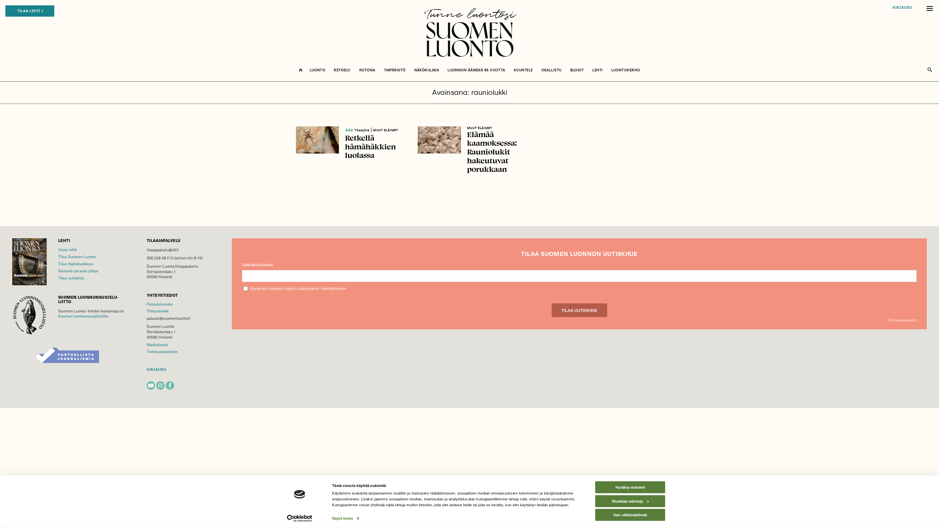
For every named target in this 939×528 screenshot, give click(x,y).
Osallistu (551, 70)
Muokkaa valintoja (627, 501)
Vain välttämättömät (630, 515)
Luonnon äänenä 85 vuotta (476, 70)
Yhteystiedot (157, 311)
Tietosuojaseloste (162, 351)
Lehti (597, 70)
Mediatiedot (157, 344)
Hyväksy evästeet (630, 487)
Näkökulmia (426, 70)
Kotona (367, 70)
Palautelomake (160, 304)
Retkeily (342, 70)
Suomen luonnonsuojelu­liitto (83, 316)
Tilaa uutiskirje (71, 278)
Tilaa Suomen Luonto (77, 256)
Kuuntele (523, 70)
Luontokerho (625, 70)
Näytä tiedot (342, 518)
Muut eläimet (385, 130)
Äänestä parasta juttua (78, 271)
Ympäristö (395, 70)
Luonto (317, 70)
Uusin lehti (67, 249)
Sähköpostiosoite (257, 265)
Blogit (577, 70)
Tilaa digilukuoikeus (75, 263)
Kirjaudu (902, 8)
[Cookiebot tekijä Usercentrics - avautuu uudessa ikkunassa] (299, 518)
